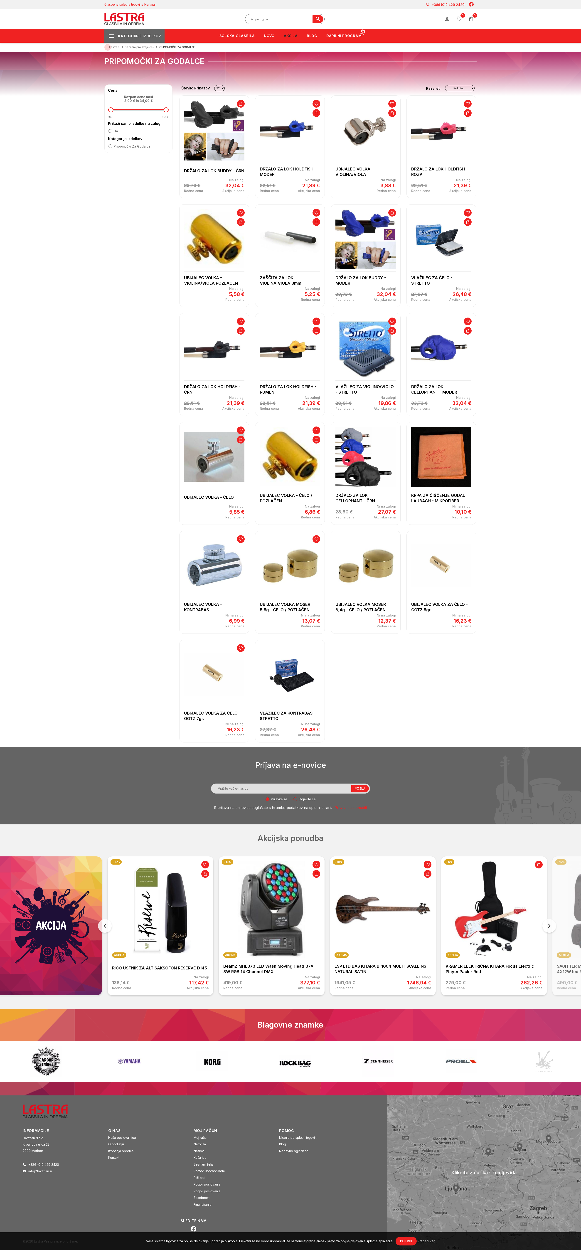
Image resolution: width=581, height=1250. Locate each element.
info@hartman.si (40, 1171)
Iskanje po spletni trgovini (298, 1137)
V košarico (241, 104)
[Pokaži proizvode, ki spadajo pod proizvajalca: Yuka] (461, 1061)
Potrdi (406, 1241)
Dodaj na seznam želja (316, 104)
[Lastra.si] (50, 1111)
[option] (160, 925)
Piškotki (199, 1178)
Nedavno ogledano (293, 1151)
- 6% (338, 862)
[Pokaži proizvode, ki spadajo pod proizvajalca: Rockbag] (129, 1061)
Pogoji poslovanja (207, 1184)
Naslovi (199, 1151)
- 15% (449, 862)
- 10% (116, 862)
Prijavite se (279, 799)
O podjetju (116, 1144)
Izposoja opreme (121, 1151)
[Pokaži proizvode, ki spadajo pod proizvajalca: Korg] (46, 1061)
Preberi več (426, 1241)
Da (116, 131)
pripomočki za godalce (132, 146)
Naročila (200, 1144)
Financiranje (203, 1204)
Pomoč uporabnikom (209, 1171)
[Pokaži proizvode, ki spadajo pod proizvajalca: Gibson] (544, 1061)
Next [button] (549, 926)
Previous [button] (105, 926)
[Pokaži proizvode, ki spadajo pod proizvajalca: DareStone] (378, 1061)
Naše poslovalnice (122, 1137)
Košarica (200, 1157)
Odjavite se (307, 799)
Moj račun (201, 1137)
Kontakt (113, 1157)
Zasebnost (201, 1198)
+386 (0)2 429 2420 (445, 4)
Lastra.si (114, 47)
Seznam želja (204, 1164)
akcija (119, 955)
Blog (282, 1144)
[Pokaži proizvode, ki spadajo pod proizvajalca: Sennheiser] (212, 1061)
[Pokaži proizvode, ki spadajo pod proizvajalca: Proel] (295, 1061)
